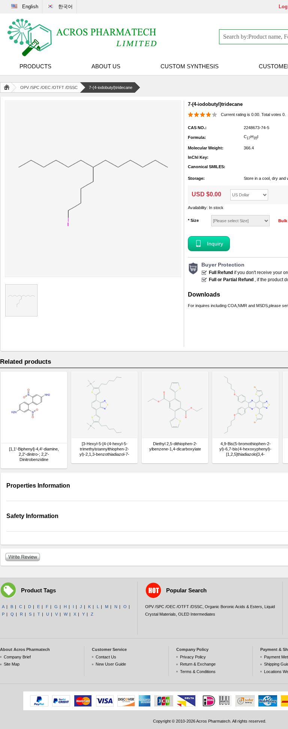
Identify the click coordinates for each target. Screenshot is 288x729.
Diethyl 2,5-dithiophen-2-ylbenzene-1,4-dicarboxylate (175, 446)
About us (106, 66)
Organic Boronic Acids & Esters (233, 606)
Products (35, 66)
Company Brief (17, 657)
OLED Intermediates (196, 614)
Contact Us (106, 657)
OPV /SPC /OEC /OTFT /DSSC (49, 87)
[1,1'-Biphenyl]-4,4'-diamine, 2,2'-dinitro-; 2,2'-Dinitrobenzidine (34, 454)
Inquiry (215, 244)
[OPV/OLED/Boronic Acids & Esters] (83, 37)
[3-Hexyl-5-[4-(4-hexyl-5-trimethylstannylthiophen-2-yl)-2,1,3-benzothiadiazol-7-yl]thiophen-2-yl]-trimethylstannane (104, 449)
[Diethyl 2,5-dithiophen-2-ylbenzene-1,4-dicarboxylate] (175, 405)
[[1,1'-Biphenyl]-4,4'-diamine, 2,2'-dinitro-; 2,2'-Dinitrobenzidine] (34, 407)
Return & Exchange (198, 664)
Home (8, 87)
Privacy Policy (193, 657)
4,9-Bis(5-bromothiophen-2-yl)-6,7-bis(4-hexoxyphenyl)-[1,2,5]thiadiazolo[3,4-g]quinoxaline (245, 449)
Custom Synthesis (189, 66)
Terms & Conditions (198, 671)
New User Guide (111, 664)
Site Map (12, 664)
